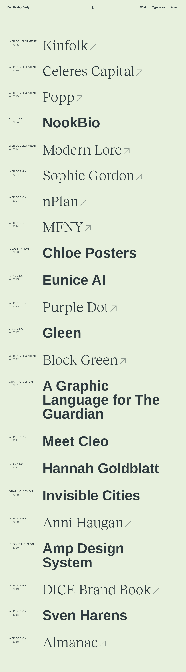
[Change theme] (93, 7)
